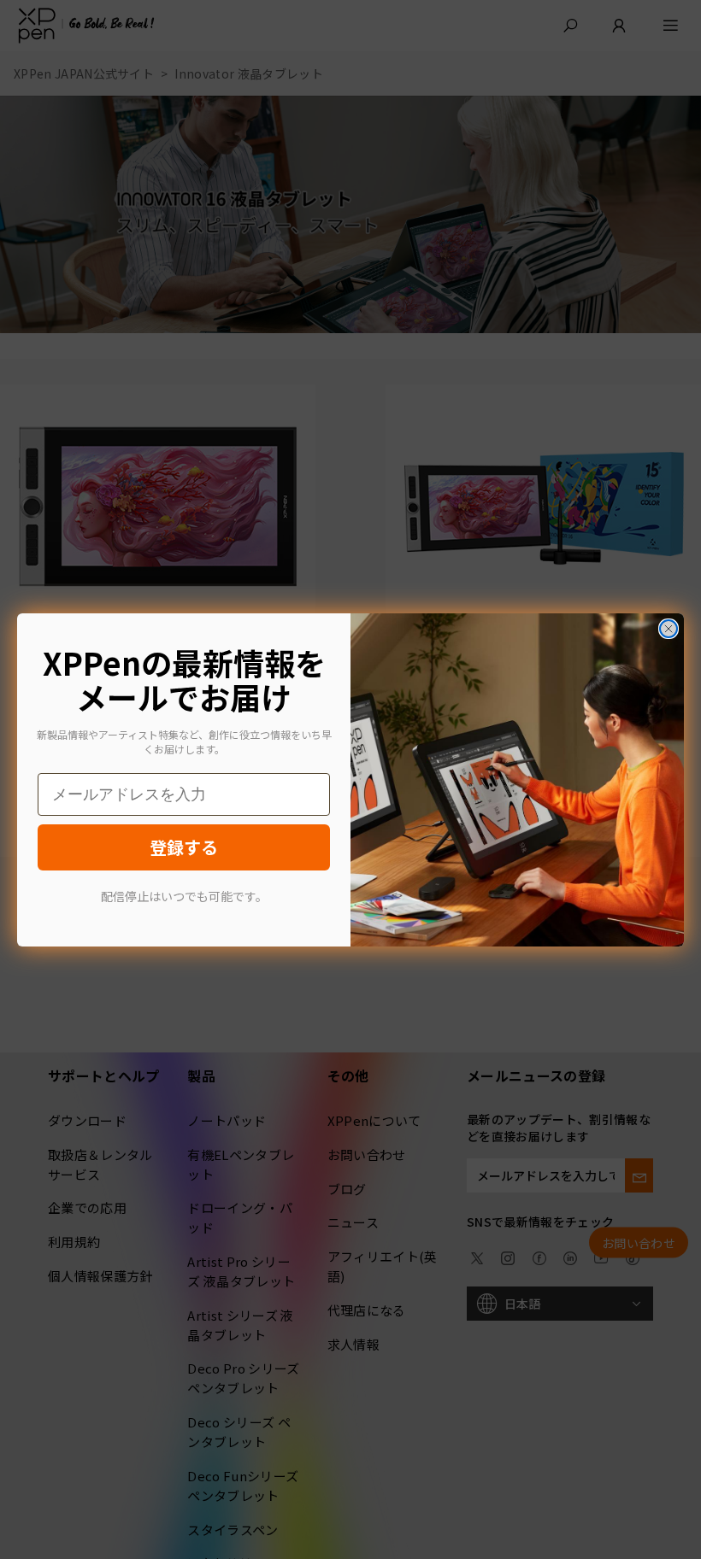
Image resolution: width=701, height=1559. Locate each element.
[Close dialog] (668, 628)
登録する (184, 847)
